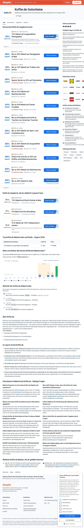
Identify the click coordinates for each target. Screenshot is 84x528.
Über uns (5, 506)
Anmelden (77, 2)
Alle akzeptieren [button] (70, 516)
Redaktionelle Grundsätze (10, 508)
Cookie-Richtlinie (28, 506)
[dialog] (70, 499)
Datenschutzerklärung (29, 503)
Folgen (19, 16)
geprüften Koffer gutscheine (64, 466)
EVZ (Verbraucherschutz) (51, 500)
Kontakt (5, 511)
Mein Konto (6, 503)
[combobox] (38, 2)
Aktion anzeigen (51, 55)
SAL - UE (46, 503)
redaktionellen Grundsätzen (56, 396)
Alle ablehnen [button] (70, 520)
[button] (29, 257)
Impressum (26, 500)
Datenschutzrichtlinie (64, 496)
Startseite (5, 472)
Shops (68, 2)
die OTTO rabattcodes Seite (23, 466)
